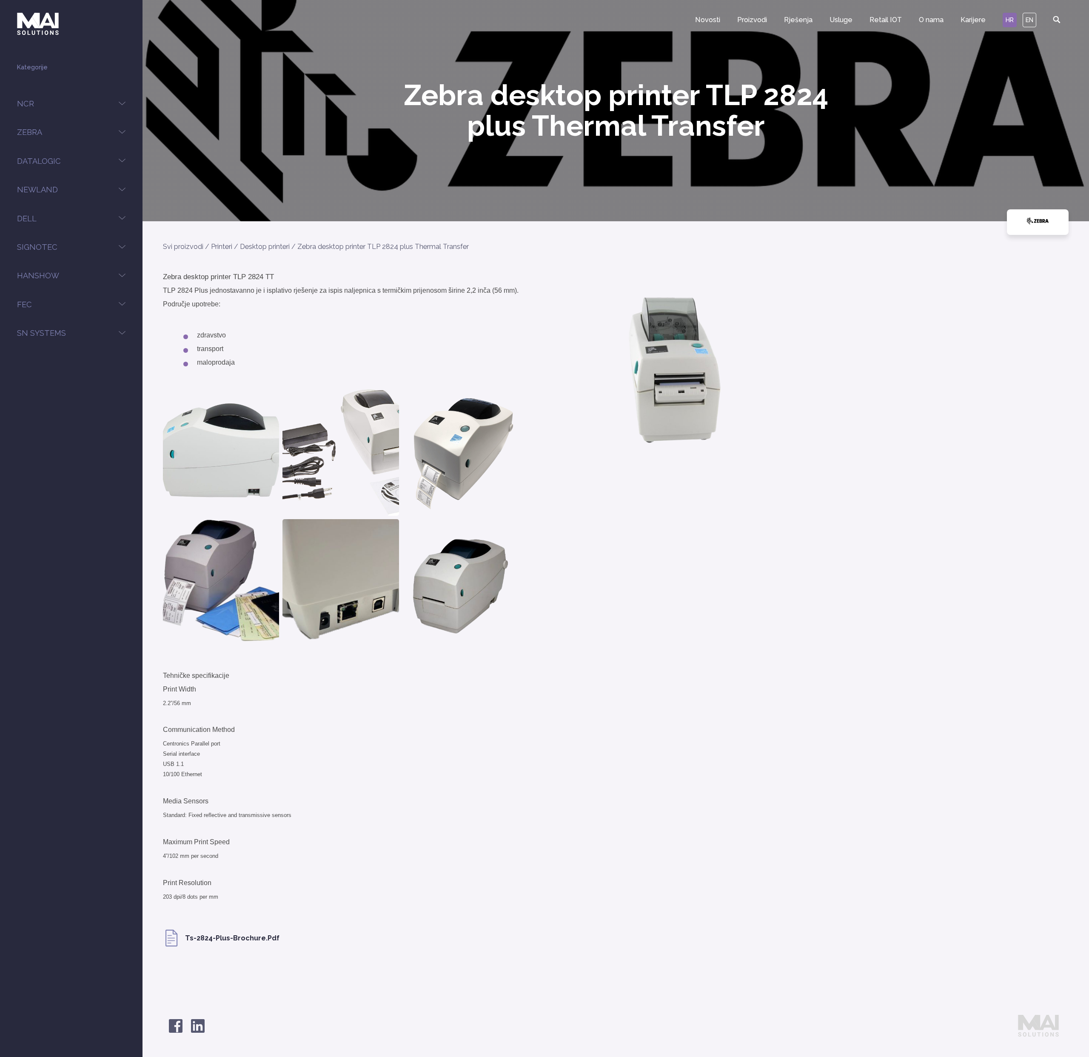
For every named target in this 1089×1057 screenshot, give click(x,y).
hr (1010, 19)
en (1029, 19)
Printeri (221, 247)
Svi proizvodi (183, 247)
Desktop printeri (265, 247)
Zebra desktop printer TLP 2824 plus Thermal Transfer (383, 247)
